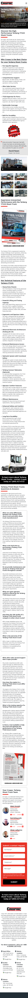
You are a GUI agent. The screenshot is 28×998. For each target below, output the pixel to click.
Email (13, 814)
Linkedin (19, 814)
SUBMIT (14, 882)
